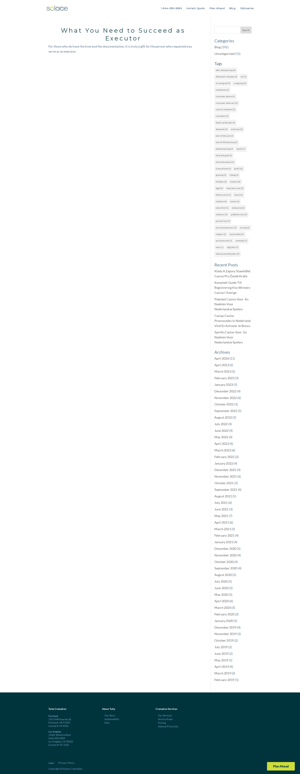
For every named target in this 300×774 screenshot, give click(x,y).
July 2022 (221, 424)
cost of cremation (225, 109)
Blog (232, 8)
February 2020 (224, 614)
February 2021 (224, 535)
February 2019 (224, 680)
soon (220, 247)
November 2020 (225, 555)
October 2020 (224, 562)
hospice (235, 181)
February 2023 (224, 378)
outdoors (222, 214)
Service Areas (165, 719)
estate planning (224, 149)
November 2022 (225, 398)
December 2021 (225, 470)
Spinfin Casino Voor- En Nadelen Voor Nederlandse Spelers (230, 337)
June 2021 (221, 509)
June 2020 (221, 588)
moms (238, 195)
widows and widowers (228, 254)
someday (241, 240)
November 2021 (225, 476)
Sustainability (112, 719)
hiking (234, 175)
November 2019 (225, 634)
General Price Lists (168, 726)
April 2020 (221, 601)
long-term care (235, 188)
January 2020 (223, 621)
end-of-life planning (227, 142)
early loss (237, 129)
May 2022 (221, 437)
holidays (221, 181)
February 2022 (224, 457)
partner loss (223, 221)
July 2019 (221, 647)
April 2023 (221, 365)
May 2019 (221, 660)
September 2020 (225, 568)
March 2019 (222, 673)
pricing (245, 227)
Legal (51, 762)
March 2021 (222, 529)
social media (236, 234)
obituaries (238, 208)
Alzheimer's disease (226, 76)
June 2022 (221, 430)
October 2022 (224, 404)
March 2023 (222, 371)
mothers (221, 201)
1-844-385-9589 (171, 8)
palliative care (239, 214)
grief (238, 168)
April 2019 (221, 666)
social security (224, 240)
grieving (221, 175)
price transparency (226, 227)
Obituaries (247, 8)
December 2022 (225, 391)
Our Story (110, 715)
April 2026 (221, 358)
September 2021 (225, 489)
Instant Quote (195, 8)
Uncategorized (224, 54)
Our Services (165, 715)
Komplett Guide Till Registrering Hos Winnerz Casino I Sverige (232, 288)
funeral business (225, 162)
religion (221, 234)
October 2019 (224, 640)
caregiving (240, 83)
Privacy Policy (66, 762)
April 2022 (221, 443)
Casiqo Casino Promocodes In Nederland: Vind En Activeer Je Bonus (232, 321)
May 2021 (221, 516)
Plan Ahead (217, 8)
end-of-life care (224, 135)
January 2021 (223, 542)
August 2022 (223, 417)
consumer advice (225, 96)
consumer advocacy (227, 103)
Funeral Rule (223, 168)
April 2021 (221, 522)
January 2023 (223, 384)
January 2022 (223, 463)
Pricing (162, 722)
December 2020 (225, 548)
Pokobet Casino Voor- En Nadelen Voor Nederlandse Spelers (231, 304)
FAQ (107, 722)
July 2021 (221, 502)
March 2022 (222, 450)
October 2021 (224, 483)
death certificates (225, 122)
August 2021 (223, 496)
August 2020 (223, 575)
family (240, 149)
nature (234, 201)
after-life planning (226, 70)
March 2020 (222, 607)
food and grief (224, 155)
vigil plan (232, 247)
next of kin (222, 208)
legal (219, 188)
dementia (222, 129)
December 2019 (225, 627)
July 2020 (221, 581)
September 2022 (225, 411)
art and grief (223, 83)
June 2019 (221, 653)
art (243, 76)
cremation (222, 116)
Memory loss (223, 195)
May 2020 (221, 594)
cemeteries (222, 90)
